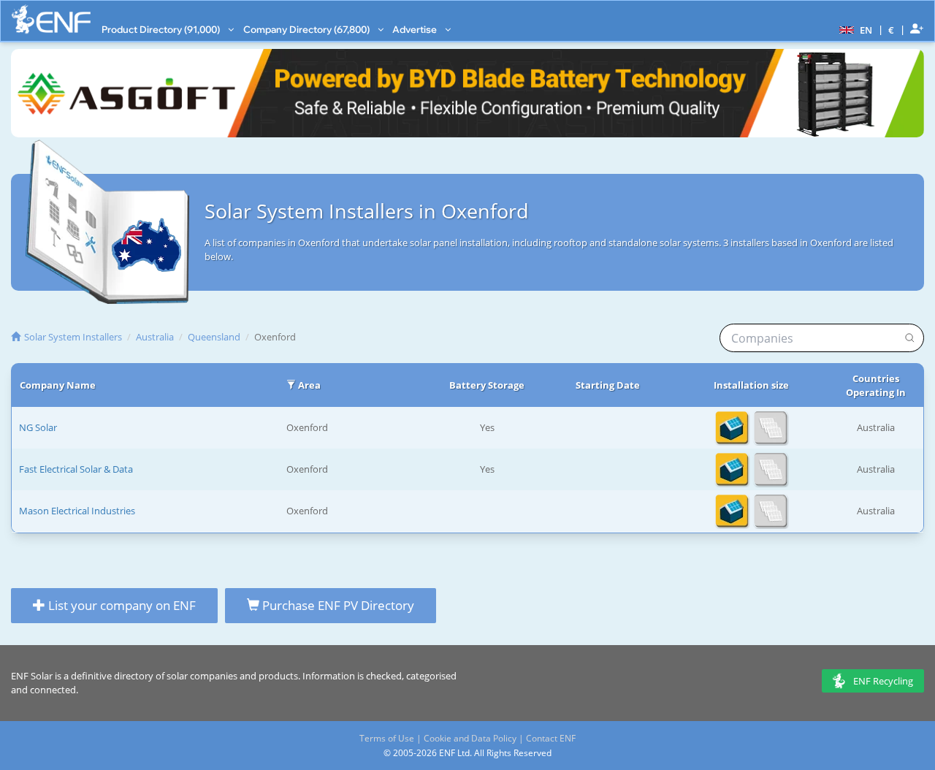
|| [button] (891, 30)
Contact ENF (551, 738)
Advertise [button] (415, 29)
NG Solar (38, 427)
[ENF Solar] (51, 19)
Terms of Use (386, 738)
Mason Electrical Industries (77, 510)
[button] (854, 29)
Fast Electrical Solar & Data (76, 469)
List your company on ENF (120, 605)
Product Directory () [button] (162, 29)
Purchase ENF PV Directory (336, 605)
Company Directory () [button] (307, 29)
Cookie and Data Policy (470, 738)
